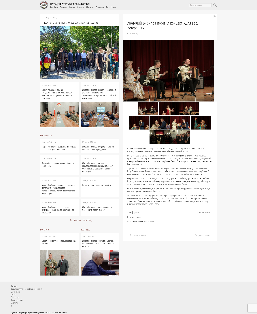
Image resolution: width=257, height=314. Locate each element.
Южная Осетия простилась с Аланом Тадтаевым (71, 22)
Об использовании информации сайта (27, 289)
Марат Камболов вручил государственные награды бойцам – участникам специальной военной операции (58, 94)
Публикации (100, 7)
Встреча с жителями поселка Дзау (97, 185)
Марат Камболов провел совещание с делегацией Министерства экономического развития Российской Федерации (99, 94)
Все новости (46, 135)
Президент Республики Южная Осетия (70, 4)
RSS (12, 305)
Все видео (85, 229)
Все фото (44, 229)
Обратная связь (17, 300)
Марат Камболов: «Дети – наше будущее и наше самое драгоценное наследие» (58, 210)
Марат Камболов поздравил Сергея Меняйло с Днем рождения (98, 148)
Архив (13, 294)
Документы (80, 7)
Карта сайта (15, 292)
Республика (54, 7)
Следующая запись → (203, 235)
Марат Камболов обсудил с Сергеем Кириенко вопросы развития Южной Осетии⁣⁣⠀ (98, 243)
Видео (114, 7)
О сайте (14, 286)
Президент (63, 7)
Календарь (15, 297)
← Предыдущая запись (136, 235)
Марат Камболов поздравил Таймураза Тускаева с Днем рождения (59, 148)
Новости (72, 7)
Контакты (14, 303)
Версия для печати (204, 213)
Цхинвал (136, 213)
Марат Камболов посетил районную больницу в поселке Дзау (98, 208)
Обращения (90, 7)
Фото (107, 7)
